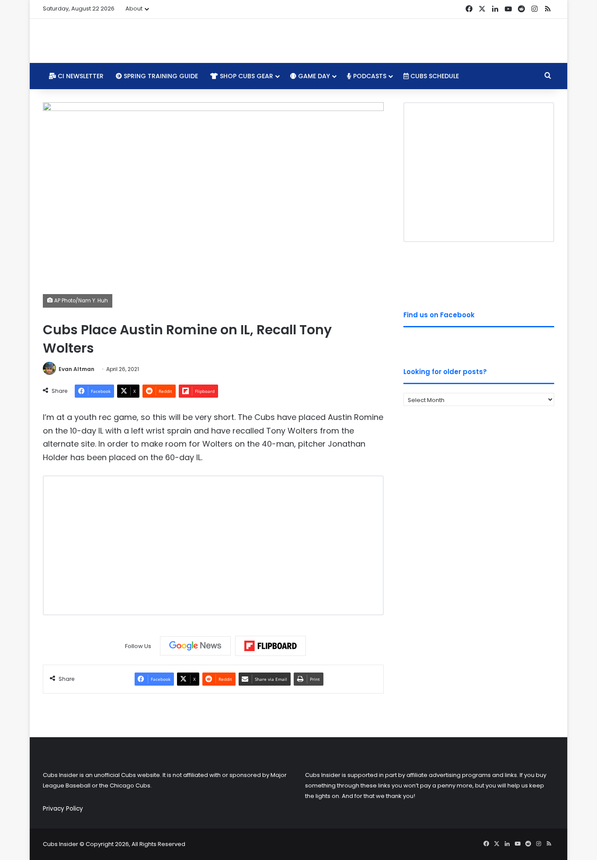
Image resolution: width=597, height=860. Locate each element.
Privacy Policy (63, 809)
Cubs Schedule (434, 76)
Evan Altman (76, 369)
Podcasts (368, 76)
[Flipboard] (270, 646)
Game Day (313, 76)
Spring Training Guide (160, 76)
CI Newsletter (80, 76)
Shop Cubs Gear (245, 76)
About (133, 8)
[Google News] (195, 645)
